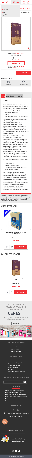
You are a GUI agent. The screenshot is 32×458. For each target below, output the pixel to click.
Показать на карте (18, 441)
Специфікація (10, 96)
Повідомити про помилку (17, 430)
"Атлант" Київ (15, 349)
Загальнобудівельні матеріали (14, 390)
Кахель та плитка (10, 401)
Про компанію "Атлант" (15, 363)
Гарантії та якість (13, 367)
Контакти (10, 369)
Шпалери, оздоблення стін (13, 399)
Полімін (10, 78)
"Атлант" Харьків (16, 347)
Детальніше (16, 323)
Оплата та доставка (14, 365)
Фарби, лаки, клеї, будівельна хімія (16, 396)
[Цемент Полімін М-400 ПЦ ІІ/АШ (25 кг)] (16, 34)
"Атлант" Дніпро (16, 351)
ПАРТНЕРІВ (21, 66)
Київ (4, 12)
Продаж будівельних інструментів (15, 394)
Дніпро (5, 15)
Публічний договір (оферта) (16, 371)
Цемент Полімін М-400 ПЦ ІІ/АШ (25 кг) (16, 278)
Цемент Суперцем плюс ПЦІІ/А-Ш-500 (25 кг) (16, 233)
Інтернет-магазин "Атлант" (16, 361)
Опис (3, 96)
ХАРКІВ (5, 9)
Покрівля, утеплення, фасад (13, 392)
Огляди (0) (19, 96)
